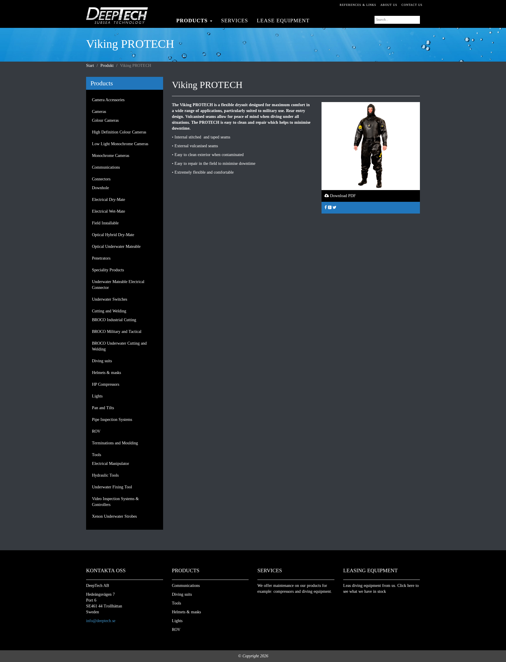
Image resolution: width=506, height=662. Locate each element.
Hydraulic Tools (105, 475)
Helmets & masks (106, 372)
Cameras (99, 111)
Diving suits (102, 361)
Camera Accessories (108, 100)
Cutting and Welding (109, 311)
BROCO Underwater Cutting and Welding (119, 346)
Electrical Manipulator (110, 463)
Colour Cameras (105, 120)
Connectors (101, 179)
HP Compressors (105, 384)
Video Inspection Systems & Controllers (115, 502)
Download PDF (342, 196)
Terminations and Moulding (115, 443)
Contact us (412, 4)
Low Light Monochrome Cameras (120, 144)
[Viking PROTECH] (370, 145)
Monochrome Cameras (110, 155)
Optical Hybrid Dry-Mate (113, 235)
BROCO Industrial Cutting (114, 320)
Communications (106, 167)
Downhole (100, 188)
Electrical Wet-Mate (108, 211)
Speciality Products (108, 270)
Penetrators (101, 258)
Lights (97, 396)
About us (388, 4)
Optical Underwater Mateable (116, 246)
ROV (96, 431)
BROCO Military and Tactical (116, 331)
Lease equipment (283, 20)
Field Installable (105, 223)
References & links (358, 4)
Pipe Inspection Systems (112, 419)
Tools (96, 455)
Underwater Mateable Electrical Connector (118, 285)
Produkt (107, 65)
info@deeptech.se (100, 621)
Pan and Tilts (103, 408)
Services (234, 20)
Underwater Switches (109, 299)
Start (90, 65)
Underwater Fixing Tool (112, 487)
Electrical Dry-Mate (108, 199)
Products (192, 20)
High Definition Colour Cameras (119, 132)
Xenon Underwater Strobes (114, 516)
